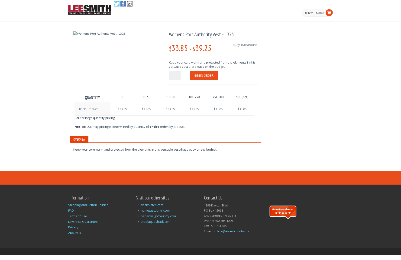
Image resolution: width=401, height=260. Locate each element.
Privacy (73, 227)
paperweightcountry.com (158, 216)
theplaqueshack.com (155, 221)
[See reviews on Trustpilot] (282, 211)
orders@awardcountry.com (232, 231)
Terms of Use (77, 216)
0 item (309, 13)
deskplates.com (152, 205)
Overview (79, 139)
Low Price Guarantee (83, 221)
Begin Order (203, 75)
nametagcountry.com (156, 210)
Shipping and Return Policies (88, 205)
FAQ (71, 210)
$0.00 (319, 13)
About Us (74, 233)
